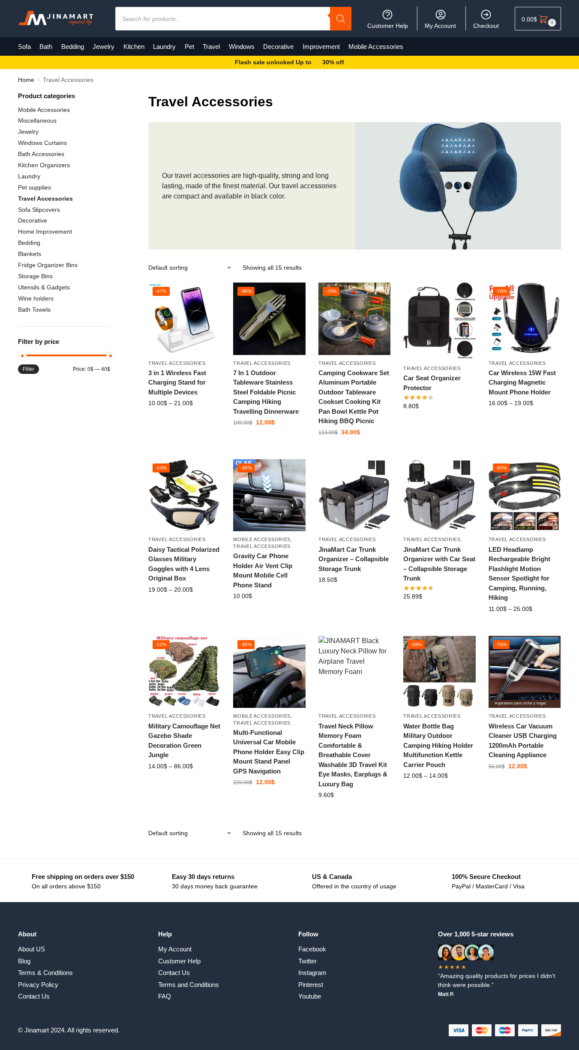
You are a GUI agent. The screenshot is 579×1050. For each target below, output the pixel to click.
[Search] (340, 18)
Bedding (29, 242)
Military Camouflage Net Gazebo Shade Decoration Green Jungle (184, 740)
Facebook (312, 949)
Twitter (307, 961)
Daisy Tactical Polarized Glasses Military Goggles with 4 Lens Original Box (183, 564)
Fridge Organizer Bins (48, 265)
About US (31, 949)
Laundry (29, 176)
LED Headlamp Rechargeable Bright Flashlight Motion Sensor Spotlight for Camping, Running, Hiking (519, 574)
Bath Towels (34, 309)
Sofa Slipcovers (39, 209)
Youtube (309, 996)
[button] (538, 18)
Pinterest (310, 984)
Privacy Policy (38, 984)
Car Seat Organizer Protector (432, 382)
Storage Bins (35, 276)
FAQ (164, 996)
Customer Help (387, 25)
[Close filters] (112, 96)
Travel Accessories (177, 363)
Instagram (312, 972)
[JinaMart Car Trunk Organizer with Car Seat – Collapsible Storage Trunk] (439, 495)
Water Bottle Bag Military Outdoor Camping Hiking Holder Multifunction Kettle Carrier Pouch (438, 745)
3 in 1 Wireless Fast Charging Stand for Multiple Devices (177, 382)
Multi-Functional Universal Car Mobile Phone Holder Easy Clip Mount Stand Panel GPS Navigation (268, 752)
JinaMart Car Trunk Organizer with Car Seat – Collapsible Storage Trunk (439, 564)
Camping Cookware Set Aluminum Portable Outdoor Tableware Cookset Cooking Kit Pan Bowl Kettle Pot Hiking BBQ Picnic (353, 397)
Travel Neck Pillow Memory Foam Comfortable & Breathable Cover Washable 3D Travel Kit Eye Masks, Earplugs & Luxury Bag (352, 755)
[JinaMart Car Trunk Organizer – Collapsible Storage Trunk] (354, 495)
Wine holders (36, 298)
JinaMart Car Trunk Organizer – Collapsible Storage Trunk (353, 559)
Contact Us (34, 996)
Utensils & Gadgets (44, 287)
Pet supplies (34, 187)
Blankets (29, 253)
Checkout (486, 25)
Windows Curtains (42, 142)
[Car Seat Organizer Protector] (439, 321)
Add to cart (439, 424)
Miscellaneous (37, 120)
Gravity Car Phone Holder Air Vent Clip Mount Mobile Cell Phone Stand (262, 570)
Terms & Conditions (45, 972)
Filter (28, 369)
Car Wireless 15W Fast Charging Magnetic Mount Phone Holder (522, 382)
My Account (440, 25)
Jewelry (28, 131)
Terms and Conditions (188, 984)
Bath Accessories (41, 153)
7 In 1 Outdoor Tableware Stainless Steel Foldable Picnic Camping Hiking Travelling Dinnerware (266, 392)
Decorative (32, 220)
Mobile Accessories (262, 539)
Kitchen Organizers (44, 165)
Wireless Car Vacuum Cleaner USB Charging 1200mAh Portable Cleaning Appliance (523, 740)
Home (26, 80)
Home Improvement (45, 231)
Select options (184, 421)
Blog (24, 961)
